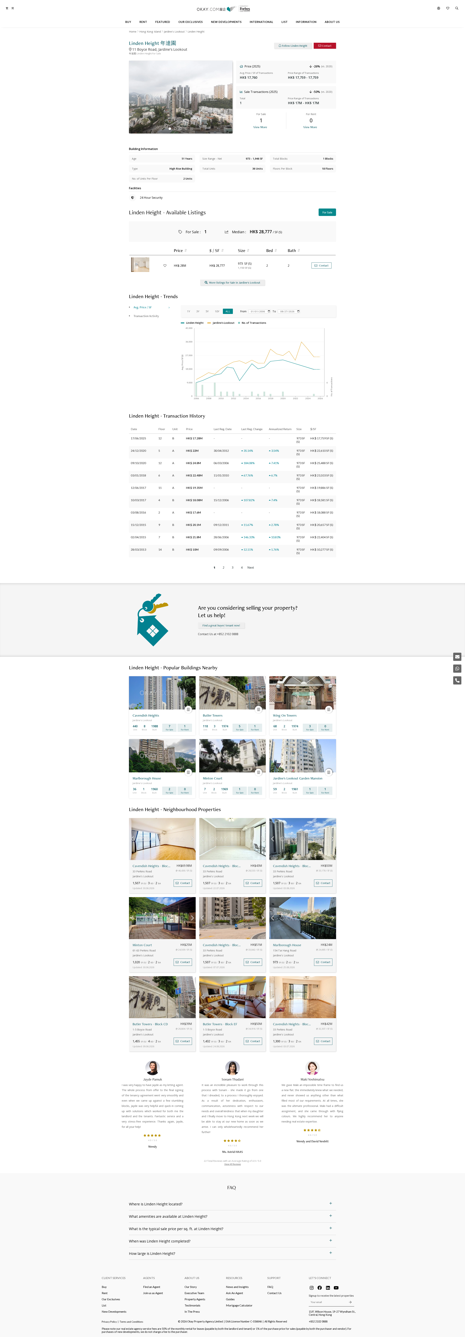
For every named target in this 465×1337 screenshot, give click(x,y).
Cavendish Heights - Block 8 (292, 1024)
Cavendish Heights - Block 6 (222, 866)
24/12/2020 (138, 450)
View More (260, 127)
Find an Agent (151, 1286)
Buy (104, 1286)
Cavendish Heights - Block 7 (152, 866)
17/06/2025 (138, 438)
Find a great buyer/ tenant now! (221, 625)
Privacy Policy (109, 1321)
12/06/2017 (138, 487)
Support (274, 1278)
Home (132, 31)
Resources (234, 1278)
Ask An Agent (234, 1293)
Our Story (191, 1286)
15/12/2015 (138, 524)
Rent (105, 1293)
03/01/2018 (138, 475)
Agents (149, 1278)
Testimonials (192, 1305)
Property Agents (195, 1299)
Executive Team (194, 1293)
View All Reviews (232, 1164)
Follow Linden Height (294, 46)
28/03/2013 (138, 549)
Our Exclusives (111, 1299)
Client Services (114, 1278)
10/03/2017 (138, 500)
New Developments (114, 1311)
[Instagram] (311, 1287)
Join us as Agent (153, 1293)
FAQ (270, 1286)
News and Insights (237, 1286)
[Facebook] (319, 1287)
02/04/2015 (138, 537)
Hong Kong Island (150, 31)
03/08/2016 (138, 512)
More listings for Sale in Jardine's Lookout (234, 282)
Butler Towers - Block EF (220, 1024)
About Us (192, 1278)
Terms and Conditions (131, 1321)
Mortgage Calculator (239, 1305)
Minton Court (142, 945)
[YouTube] (336, 1287)
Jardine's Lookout (174, 31)
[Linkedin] (328, 1287)
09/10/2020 (138, 463)
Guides (230, 1299)
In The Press (192, 1311)
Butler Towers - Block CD (150, 1024)
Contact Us (274, 1293)
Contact (326, 46)
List (104, 1305)
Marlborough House (287, 945)
